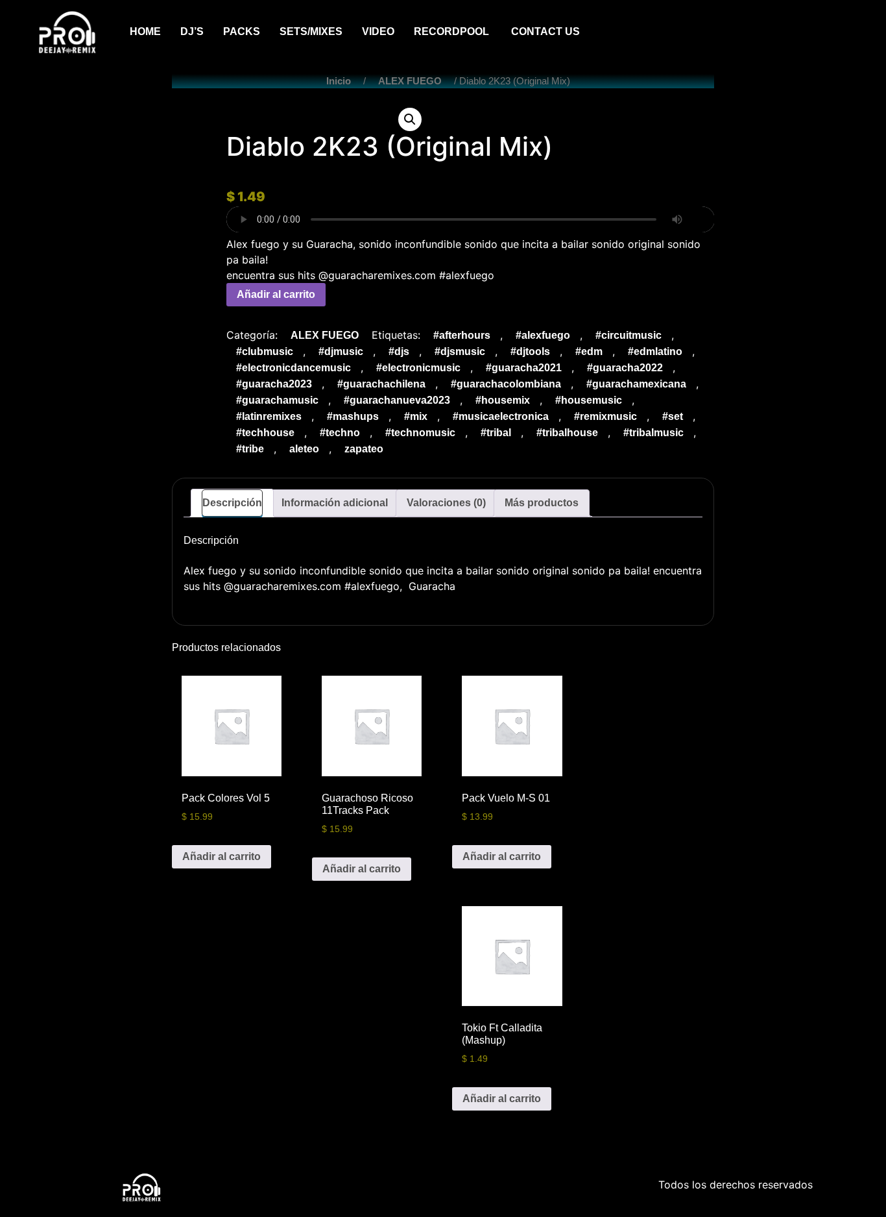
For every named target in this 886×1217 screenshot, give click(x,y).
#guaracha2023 (274, 383)
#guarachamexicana (636, 383)
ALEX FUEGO (410, 81)
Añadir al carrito (276, 294)
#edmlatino (655, 351)
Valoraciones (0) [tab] (446, 502)
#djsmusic (460, 351)
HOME (145, 31)
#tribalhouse (567, 432)
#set (672, 416)
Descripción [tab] (232, 502)
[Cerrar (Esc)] (871, 14)
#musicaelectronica (501, 416)
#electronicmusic (418, 367)
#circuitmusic (628, 335)
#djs (399, 351)
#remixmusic (605, 416)
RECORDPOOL (453, 31)
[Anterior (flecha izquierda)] (22, 608)
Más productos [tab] (542, 502)
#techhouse (265, 432)
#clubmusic (264, 351)
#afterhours (461, 335)
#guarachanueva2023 (397, 400)
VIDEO (378, 31)
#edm (589, 351)
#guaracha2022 (625, 367)
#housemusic (588, 400)
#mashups (353, 416)
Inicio (338, 81)
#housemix (502, 400)
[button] (410, 119)
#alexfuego (543, 335)
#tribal (496, 432)
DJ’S (192, 31)
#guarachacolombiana (506, 383)
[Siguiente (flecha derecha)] (863, 608)
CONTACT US (545, 31)
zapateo (363, 448)
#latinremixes (269, 416)
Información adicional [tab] (334, 502)
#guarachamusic (277, 400)
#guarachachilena (381, 383)
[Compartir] (843, 14)
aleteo (304, 448)
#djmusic (340, 351)
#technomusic (420, 432)
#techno (340, 432)
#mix (415, 416)
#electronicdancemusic (293, 367)
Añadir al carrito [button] (221, 856)
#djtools (530, 351)
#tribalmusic (653, 432)
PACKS (241, 31)
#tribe (250, 448)
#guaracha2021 (524, 367)
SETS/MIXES (311, 31)
